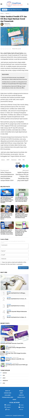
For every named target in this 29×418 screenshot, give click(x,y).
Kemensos (13, 159)
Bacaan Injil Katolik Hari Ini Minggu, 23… (16, 293)
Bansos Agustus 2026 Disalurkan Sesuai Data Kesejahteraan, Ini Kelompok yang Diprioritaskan (21, 232)
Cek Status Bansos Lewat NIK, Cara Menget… (15, 359)
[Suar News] (14, 4)
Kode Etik (21, 395)
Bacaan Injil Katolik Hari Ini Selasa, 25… (16, 306)
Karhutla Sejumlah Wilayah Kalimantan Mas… (17, 312)
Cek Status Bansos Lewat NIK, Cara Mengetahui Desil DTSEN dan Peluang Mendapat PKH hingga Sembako (7, 200)
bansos (3, 159)
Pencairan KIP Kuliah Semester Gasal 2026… (12, 343)
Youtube (22, 407)
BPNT (8, 159)
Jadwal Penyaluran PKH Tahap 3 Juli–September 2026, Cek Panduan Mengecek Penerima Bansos (6, 216)
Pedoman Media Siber (7, 397)
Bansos (7, 357)
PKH (24, 159)
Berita (7, 346)
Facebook (8, 405)
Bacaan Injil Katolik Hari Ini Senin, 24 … (17, 298)
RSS (22, 409)
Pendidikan (3, 342)
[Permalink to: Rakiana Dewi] (2, 24)
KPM (19, 159)
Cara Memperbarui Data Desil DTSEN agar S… (17, 365)
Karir (21, 392)
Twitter (22, 405)
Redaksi (21, 390)
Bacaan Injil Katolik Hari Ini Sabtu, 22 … (17, 317)
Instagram (8, 407)
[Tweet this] (20, 166)
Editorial (9, 291)
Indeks (14, 399)
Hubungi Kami (7, 392)
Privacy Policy (21, 397)
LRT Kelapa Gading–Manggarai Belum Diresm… (16, 348)
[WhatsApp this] (27, 166)
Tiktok (8, 409)
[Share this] (16, 166)
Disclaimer (7, 395)
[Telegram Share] (23, 166)
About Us (7, 390)
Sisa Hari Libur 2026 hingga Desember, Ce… (16, 354)
